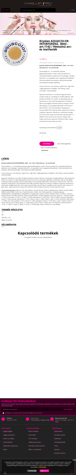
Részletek (41, 467)
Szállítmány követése (34, 442)
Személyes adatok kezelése (36, 446)
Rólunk (5, 449)
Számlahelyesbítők (59, 442)
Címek (56, 446)
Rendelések (57, 438)
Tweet (43, 53)
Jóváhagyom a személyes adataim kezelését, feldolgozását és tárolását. (23, 413)
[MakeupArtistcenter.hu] (38, 4)
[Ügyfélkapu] (67, 10)
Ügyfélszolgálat (7, 431)
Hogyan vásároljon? (9, 435)
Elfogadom (44, 471)
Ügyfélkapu (57, 428)
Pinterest (49, 53)
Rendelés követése (59, 453)
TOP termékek (32, 438)
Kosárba (47, 144)
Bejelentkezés (58, 431)
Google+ (46, 53)
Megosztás (39, 53)
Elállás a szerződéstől (34, 449)
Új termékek (32, 435)
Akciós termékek (33, 431)
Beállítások (32, 471)
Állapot (3, 220)
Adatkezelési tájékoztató (10, 446)
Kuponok (57, 449)
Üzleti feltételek (7, 442)
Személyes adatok (59, 435)
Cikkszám (4, 217)
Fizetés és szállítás (8, 438)
